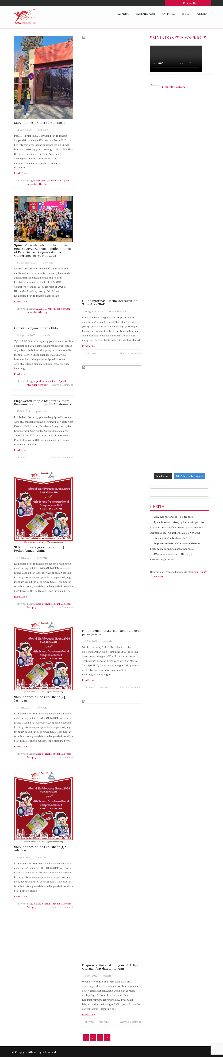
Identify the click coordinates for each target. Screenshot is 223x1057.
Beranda (123, 13)
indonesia (41, 180)
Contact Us (189, 3)
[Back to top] (213, 1047)
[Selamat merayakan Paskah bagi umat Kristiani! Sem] (194, 112)
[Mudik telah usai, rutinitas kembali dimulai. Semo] (164, 161)
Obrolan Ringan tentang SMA (170, 538)
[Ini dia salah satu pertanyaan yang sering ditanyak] (164, 117)
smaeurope (54, 180)
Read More (20, 173)
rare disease (55, 308)
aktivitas (22, 180)
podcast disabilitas (47, 381)
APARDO (41, 308)
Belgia (39, 603)
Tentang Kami (145, 13)
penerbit (43, 129)
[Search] (205, 492)
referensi (90, 353)
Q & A (185, 13)
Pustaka (201, 13)
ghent (48, 603)
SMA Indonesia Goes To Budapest (173, 516)
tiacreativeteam (118, 311)
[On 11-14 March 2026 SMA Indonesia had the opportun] (194, 306)
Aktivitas (168, 13)
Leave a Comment (62, 384)
